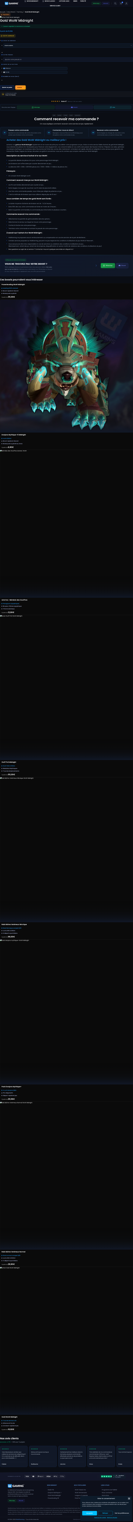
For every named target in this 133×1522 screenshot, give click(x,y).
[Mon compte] (126, 3)
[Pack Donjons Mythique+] (66, 1013)
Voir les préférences (122, 1513)
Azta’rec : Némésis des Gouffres (14, 600)
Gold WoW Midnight (9, 1417)
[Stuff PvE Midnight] (66, 689)
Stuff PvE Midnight (9, 762)
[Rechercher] (115, 3)
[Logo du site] (12, 3)
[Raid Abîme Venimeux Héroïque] (66, 851)
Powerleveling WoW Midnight (13, 284)
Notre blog (105, 1495)
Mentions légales (112, 1517)
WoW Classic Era (80, 1490)
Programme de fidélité (109, 1490)
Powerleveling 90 (53, 1498)
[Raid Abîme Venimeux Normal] (66, 1176)
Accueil (2, 12)
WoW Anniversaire (81, 1493)
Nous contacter (107, 1493)
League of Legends (81, 1495)
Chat (113, 107)
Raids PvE (51, 1490)
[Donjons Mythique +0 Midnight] (66, 366)
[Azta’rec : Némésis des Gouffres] (66, 524)
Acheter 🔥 (20, 87)
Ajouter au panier (7, 87)
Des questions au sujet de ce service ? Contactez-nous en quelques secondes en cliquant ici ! (41, 249)
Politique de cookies (100, 1517)
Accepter (89, 1513)
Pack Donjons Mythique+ (11, 1086)
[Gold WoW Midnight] (66, 1341)
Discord (105, 3)
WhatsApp (96, 3)
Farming (20, 12)
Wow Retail (11, 12)
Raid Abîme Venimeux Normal (13, 1252)
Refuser (105, 1513)
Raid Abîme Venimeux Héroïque (14, 924)
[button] (129, 1499)
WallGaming (20, 1519)
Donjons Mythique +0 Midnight (14, 435)
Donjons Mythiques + (55, 1493)
